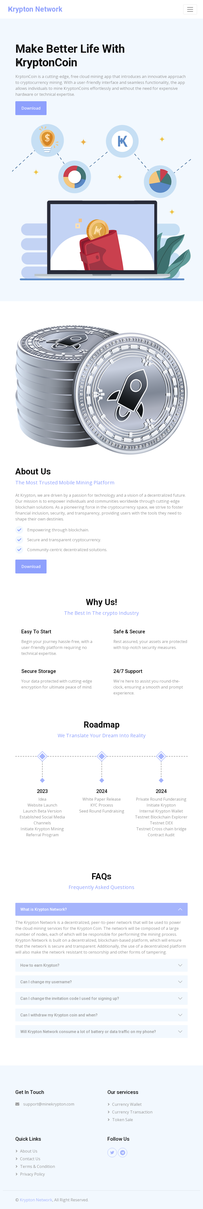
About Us (28, 1151)
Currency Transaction (132, 1112)
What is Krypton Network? (43, 909)
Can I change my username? (46, 982)
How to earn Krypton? (39, 965)
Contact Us (30, 1158)
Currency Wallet (127, 1104)
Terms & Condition (37, 1166)
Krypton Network (36, 1200)
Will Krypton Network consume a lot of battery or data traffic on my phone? (88, 1031)
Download (31, 108)
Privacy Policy (32, 1174)
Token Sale (122, 1119)
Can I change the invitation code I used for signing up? (69, 998)
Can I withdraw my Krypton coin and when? (59, 1015)
